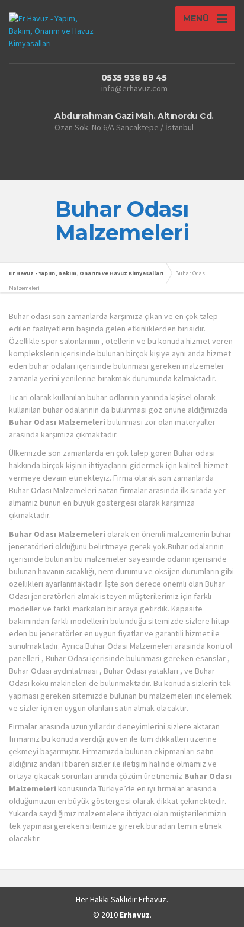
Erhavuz (152, 899)
